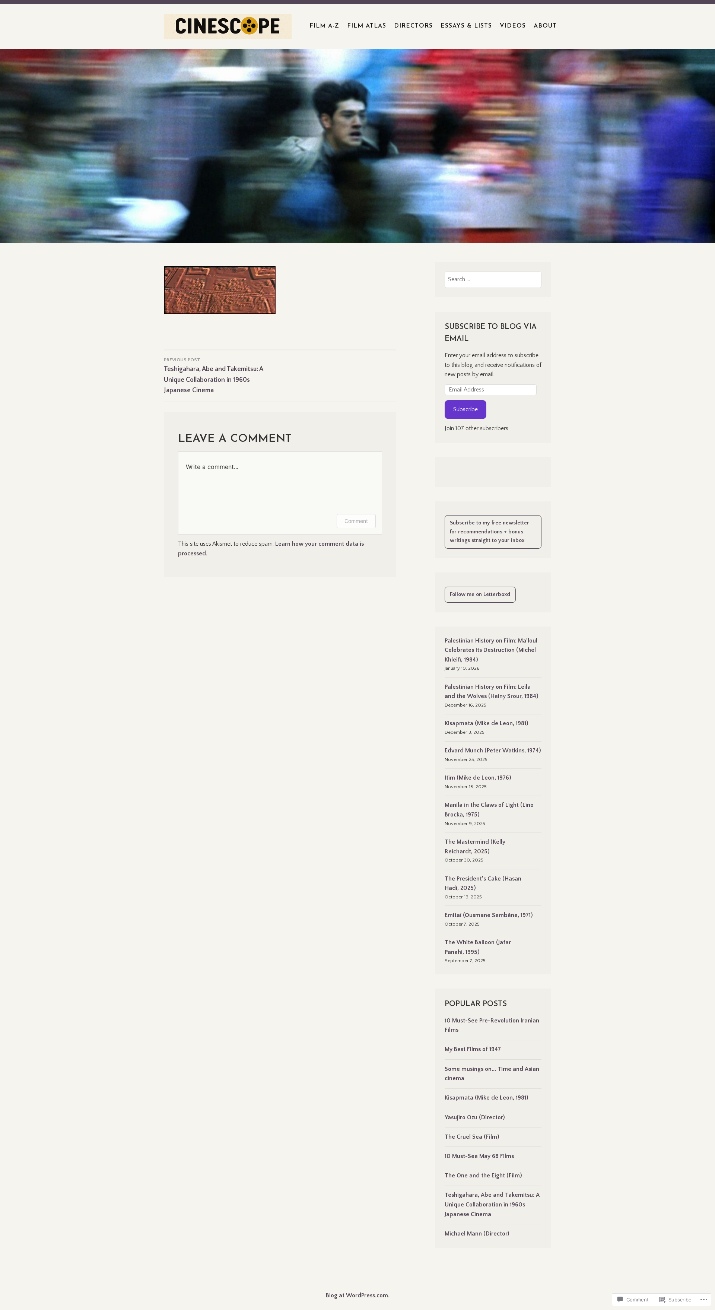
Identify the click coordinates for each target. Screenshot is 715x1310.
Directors (413, 26)
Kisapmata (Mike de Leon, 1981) (486, 723)
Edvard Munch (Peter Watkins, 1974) (493, 750)
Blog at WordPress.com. (358, 1295)
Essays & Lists (466, 26)
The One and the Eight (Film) (483, 1175)
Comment (356, 521)
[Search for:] (493, 279)
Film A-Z (324, 26)
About (545, 26)
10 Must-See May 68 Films (479, 1156)
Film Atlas (366, 26)
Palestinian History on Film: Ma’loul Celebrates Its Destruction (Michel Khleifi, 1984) (491, 650)
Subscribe (465, 409)
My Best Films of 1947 (473, 1049)
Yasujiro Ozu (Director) (475, 1117)
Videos (513, 26)
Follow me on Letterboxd (480, 594)
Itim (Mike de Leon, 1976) (478, 777)
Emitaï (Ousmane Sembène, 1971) (489, 915)
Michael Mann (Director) (477, 1233)
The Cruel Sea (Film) (472, 1136)
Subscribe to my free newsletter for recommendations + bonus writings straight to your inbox (489, 531)
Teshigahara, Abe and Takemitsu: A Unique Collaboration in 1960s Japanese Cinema (492, 1204)
